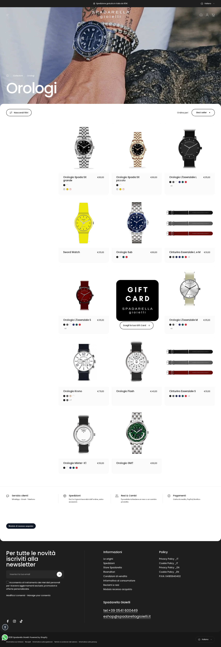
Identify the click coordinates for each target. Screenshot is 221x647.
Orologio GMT (124, 463)
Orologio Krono (72, 391)
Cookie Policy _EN (169, 572)
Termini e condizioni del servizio (65, 642)
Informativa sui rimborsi (14, 642)
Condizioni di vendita (115, 576)
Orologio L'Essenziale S (77, 320)
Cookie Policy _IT (168, 563)
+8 (171, 186)
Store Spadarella (112, 567)
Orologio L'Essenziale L (183, 177)
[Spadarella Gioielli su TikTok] (21, 621)
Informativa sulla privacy (88, 642)
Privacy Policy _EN (169, 567)
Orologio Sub (124, 252)
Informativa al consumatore (119, 580)
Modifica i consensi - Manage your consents (28, 595)
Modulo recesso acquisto (117, 589)
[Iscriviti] (59, 574)
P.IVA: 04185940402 (170, 576)
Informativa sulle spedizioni (43, 642)
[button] (5, 627)
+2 (189, 257)
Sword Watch (71, 252)
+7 (70, 400)
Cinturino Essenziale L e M (184, 252)
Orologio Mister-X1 (74, 463)
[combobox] (208, 3)
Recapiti (28, 642)
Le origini (108, 559)
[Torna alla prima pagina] (7, 75)
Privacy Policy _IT (168, 559)
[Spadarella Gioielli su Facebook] (7, 621)
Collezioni (18, 75)
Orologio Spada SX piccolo (128, 178)
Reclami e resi (111, 585)
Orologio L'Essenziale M (183, 320)
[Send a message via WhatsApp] (4, 637)
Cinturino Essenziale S (182, 391)
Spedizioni (109, 563)
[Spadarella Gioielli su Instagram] (14, 621)
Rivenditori (109, 572)
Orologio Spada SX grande (75, 178)
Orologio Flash (125, 391)
